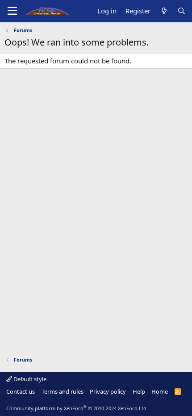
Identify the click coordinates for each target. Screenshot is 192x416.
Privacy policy (108, 391)
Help (139, 391)
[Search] (181, 11)
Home (159, 391)
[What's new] (163, 11)
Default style (29, 379)
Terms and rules (62, 391)
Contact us (20, 391)
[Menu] (12, 11)
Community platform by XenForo (77, 408)
